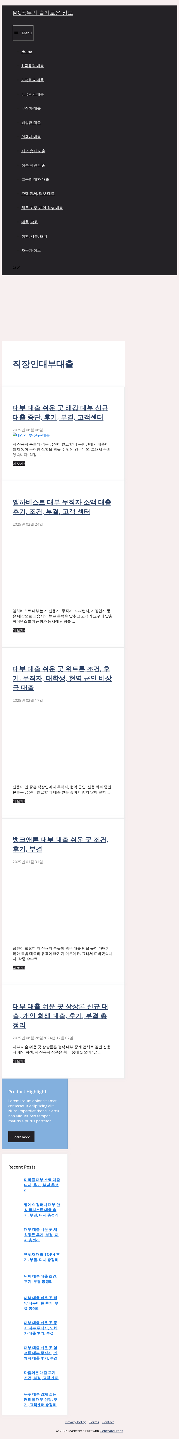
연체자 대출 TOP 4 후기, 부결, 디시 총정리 (42, 1257)
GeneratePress (111, 1431)
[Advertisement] (89, 308)
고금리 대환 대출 (35, 179)
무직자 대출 (31, 108)
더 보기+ (19, 463)
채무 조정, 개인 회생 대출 (42, 207)
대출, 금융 (29, 221)
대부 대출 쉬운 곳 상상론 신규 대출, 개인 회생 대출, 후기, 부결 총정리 (60, 1015)
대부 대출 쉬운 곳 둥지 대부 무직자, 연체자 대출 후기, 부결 (40, 1328)
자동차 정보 (31, 250)
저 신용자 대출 (33, 150)
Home (26, 51)
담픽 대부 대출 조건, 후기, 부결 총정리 (40, 1279)
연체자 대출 (31, 136)
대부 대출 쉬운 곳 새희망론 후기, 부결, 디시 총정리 (41, 1234)
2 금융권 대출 (32, 79)
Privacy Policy (75, 1422)
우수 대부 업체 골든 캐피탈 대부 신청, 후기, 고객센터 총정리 (40, 1399)
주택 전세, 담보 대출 (38, 193)
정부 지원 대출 (33, 165)
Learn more (21, 1137)
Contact (108, 1422)
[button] (16, 268)
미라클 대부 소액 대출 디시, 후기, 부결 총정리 (42, 1185)
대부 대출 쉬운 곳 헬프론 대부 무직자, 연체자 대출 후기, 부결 (40, 1353)
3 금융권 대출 (32, 94)
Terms (94, 1422)
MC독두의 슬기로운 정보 (43, 12)
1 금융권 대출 (32, 65)
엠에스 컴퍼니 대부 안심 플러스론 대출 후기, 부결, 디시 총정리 (42, 1209)
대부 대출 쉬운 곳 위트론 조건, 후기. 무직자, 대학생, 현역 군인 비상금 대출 (62, 678)
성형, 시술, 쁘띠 (34, 236)
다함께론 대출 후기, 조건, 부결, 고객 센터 (41, 1375)
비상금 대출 (31, 122)
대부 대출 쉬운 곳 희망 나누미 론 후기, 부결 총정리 (41, 1303)
